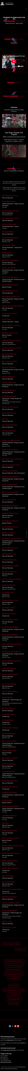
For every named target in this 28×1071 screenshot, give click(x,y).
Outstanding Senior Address (14, 974)
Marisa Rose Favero (9, 413)
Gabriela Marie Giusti (9, 484)
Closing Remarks (14, 978)
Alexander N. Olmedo (10, 758)
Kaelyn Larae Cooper (9, 313)
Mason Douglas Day (9, 354)
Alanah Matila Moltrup (10, 691)
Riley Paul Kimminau (9, 571)
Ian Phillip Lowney (8, 607)
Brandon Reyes (7, 800)
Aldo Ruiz (5, 823)
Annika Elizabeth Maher (10, 627)
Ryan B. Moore (7, 697)
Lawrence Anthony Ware (11, 903)
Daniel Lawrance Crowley (11, 325)
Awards (22, 990)
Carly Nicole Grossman (10, 521)
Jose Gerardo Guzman (10, 527)
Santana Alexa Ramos (10, 786)
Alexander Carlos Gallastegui (12, 459)
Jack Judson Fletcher (9, 425)
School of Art (20, 949)
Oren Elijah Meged (8, 668)
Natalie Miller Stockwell (10, 868)
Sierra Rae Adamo (8, 201)
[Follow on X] (13, 1026)
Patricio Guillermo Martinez (12, 644)
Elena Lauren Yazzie (9, 927)
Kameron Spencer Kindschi (11, 579)
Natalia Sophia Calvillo (10, 290)
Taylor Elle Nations (8, 733)
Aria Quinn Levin (8, 592)
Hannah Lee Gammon (10, 471)
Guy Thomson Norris (9, 741)
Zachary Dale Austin (9, 224)
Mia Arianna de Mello (9, 361)
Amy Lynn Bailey (8, 232)
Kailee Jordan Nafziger (10, 727)
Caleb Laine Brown (9, 268)
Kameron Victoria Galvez (11, 465)
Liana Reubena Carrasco (11, 296)
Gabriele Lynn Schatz (9, 830)
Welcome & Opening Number (14, 961)
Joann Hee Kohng (8, 585)
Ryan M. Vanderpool (9, 897)
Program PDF (14, 1003)
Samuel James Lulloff (9, 619)
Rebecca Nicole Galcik (10, 449)
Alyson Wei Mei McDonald (11, 661)
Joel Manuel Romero (9, 815)
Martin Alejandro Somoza (11, 853)
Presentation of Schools (14, 970)
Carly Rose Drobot (8, 390)
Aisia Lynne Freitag (9, 431)
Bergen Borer (7, 253)
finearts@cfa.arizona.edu (6, 1062)
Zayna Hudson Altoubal (10, 211)
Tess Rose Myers (8, 720)
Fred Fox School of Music (11, 944)
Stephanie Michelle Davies (11, 348)
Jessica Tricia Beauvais (10, 237)
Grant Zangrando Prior (10, 781)
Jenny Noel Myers (8, 714)
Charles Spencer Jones (10, 565)
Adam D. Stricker (8, 876)
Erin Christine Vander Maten (12, 889)
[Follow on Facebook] (10, 1026)
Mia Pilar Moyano (8, 708)
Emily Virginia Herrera (10, 548)
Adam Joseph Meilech (10, 674)
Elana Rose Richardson (10, 806)
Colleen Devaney (8, 376)
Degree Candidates (10, 990)
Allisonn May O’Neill (9, 750)
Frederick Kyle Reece (9, 792)
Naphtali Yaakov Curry (10, 333)
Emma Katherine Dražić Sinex (12, 845)
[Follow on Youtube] (15, 1026)
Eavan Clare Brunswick (10, 277)
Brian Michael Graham (10, 505)
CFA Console (10, 1040)
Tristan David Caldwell (10, 285)
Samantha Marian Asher (10, 218)
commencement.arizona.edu (9, 1050)
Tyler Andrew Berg (8, 245)
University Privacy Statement (11, 1068)
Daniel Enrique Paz (9, 764)
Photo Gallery (14, 986)
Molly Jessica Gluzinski (10, 492)
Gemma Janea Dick (9, 382)
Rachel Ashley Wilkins (10, 910)
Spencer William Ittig (9, 560)
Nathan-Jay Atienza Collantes (12, 306)
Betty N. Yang (7, 921)
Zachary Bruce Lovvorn (10, 600)
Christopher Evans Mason (11, 651)
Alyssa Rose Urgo (8, 882)
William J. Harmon (8, 532)
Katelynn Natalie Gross (10, 513)
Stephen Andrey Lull (9, 613)
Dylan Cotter (6, 319)
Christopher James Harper (11, 538)
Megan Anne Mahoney (10, 635)
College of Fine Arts (6, 1054)
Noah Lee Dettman (8, 367)
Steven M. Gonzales (9, 499)
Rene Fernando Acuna (10, 195)
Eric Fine (5, 419)
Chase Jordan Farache (10, 407)
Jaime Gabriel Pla (8, 771)
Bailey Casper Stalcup (10, 861)
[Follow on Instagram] (18, 1026)
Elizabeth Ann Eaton (9, 396)
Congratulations (14, 995)
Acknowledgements (14, 999)
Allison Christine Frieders (11, 440)
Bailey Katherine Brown (10, 260)
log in (23, 1043)
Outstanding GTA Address (14, 965)
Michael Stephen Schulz (10, 838)
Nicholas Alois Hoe (9, 554)
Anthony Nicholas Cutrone (11, 340)
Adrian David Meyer (9, 684)
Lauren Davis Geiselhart (10, 476)
